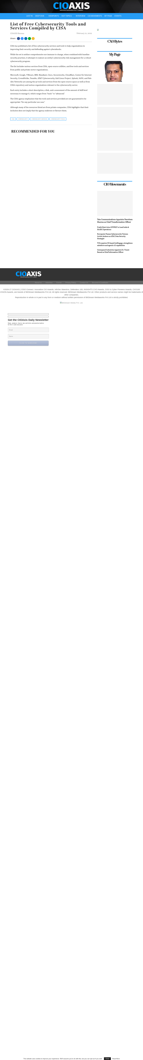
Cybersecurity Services (39, 119)
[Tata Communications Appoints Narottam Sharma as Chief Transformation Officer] (115, 203)
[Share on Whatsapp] (30, 38)
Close (107, 1058)
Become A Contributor (100, 283)
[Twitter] (121, 274)
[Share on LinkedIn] (26, 38)
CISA (13, 119)
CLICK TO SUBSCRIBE (28, 343)
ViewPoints (53, 16)
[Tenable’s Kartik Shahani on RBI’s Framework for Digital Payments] (115, 163)
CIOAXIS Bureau (17, 33)
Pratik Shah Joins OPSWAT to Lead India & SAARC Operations (113, 228)
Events (118, 16)
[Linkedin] (126, 274)
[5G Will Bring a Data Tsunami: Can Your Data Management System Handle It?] (115, 71)
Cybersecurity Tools (58, 119)
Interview (80, 16)
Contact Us (84, 283)
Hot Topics (66, 16)
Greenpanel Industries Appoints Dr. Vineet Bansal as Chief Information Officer (113, 251)
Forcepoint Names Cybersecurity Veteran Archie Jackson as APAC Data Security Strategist (112, 236)
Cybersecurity (23, 119)
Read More (116, 1058)
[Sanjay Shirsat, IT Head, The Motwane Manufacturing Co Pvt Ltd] (115, 94)
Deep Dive (39, 16)
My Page (108, 16)
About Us (38, 283)
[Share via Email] (33, 38)
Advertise (49, 283)
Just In (29, 16)
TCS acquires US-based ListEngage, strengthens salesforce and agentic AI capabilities (115, 244)
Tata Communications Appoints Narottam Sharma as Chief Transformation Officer (115, 220)
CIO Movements (95, 16)
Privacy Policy (70, 283)
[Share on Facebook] (19, 38)
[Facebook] (116, 274)
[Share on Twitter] (22, 38)
